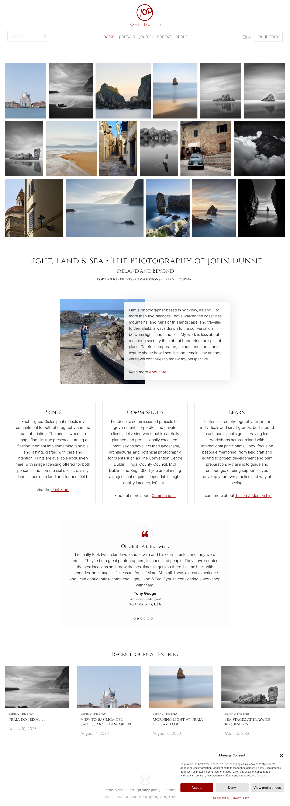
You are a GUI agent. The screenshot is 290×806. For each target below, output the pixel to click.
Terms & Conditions (119, 790)
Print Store (60, 489)
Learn (169, 279)
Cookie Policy (221, 797)
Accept (197, 788)
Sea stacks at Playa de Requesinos (247, 722)
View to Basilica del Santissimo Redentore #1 (106, 722)
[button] (281, 755)
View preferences (267, 788)
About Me (157, 372)
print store (268, 36)
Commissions (147, 279)
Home (109, 36)
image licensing (48, 464)
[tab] (135, 619)
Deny (232, 788)
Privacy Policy (240, 797)
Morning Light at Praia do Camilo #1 (178, 722)
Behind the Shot (21, 713)
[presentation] (37, 687)
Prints (126, 279)
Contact (164, 36)
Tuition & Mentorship (253, 495)
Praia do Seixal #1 (26, 719)
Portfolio (127, 36)
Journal (146, 36)
